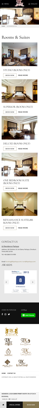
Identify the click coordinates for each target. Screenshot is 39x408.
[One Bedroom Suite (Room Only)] (19, 164)
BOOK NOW (10, 75)
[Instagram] (5, 314)
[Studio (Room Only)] (19, 54)
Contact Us (11, 373)
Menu (6, 4)
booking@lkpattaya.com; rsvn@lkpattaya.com (21, 262)
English (33, 4)
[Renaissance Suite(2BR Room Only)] (19, 204)
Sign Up (14, 399)
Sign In (4, 399)
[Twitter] (9, 314)
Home (3, 26)
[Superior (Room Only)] (19, 91)
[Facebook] (2, 314)
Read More (23, 75)
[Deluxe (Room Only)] (19, 128)
